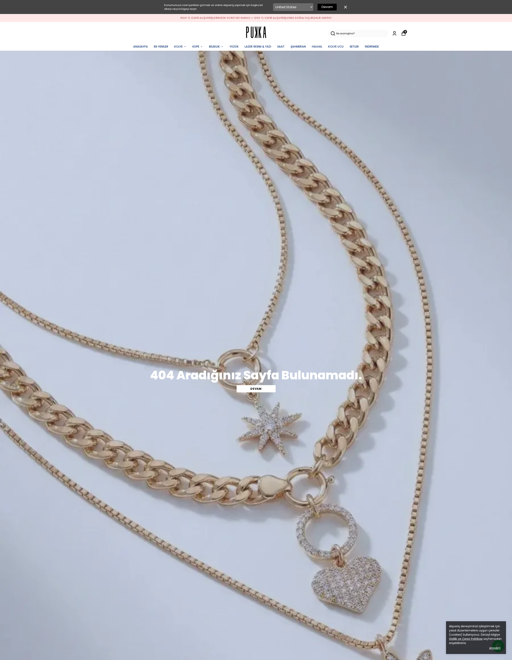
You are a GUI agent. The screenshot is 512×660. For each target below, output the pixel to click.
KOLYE (178, 47)
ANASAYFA (140, 47)
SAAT (281, 47)
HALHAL (317, 47)
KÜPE (195, 47)
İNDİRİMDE (372, 47)
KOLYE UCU (336, 47)
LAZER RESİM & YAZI (258, 47)
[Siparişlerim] (394, 33)
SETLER (354, 47)
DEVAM (256, 389)
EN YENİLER (161, 47)
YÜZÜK (234, 47)
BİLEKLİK (214, 47)
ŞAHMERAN (298, 47)
